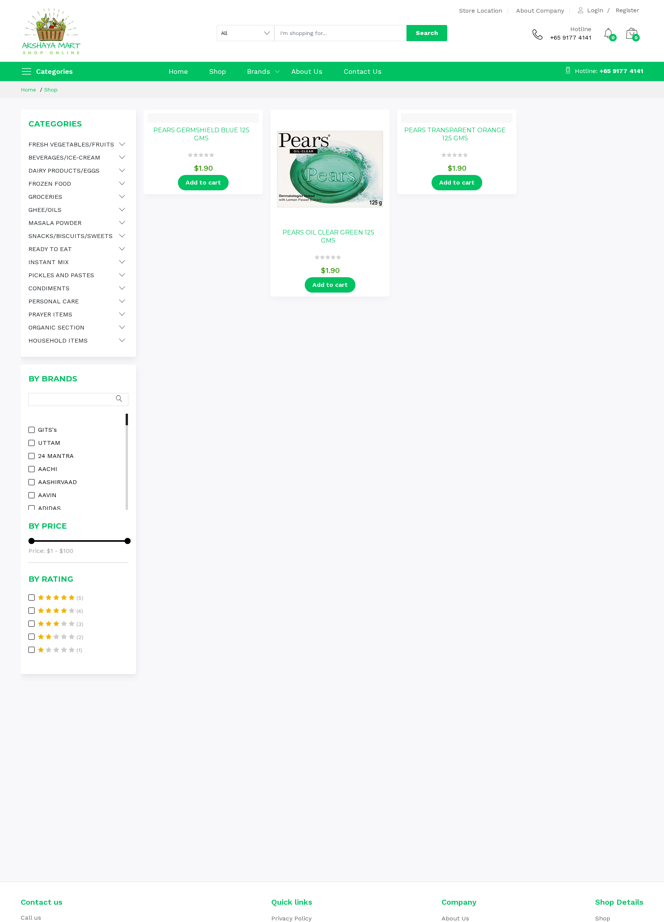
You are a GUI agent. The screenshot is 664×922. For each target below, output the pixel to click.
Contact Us (363, 71)
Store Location (480, 10)
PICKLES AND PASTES (61, 275)
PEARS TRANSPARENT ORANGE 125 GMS (455, 134)
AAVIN (47, 495)
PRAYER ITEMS (50, 314)
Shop (217, 71)
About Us (306, 71)
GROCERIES (45, 196)
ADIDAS (49, 508)
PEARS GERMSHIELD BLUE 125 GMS (201, 134)
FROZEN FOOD (49, 183)
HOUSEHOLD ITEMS (58, 340)
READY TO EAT (50, 249)
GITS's (47, 430)
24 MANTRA (56, 456)
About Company (540, 10)
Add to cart (203, 182)
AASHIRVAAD (57, 482)
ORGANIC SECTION (56, 327)
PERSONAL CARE (53, 301)
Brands (258, 71)
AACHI (47, 469)
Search (427, 33)
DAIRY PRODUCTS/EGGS (64, 170)
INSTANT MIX (48, 262)
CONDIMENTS (49, 288)
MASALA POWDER (54, 222)
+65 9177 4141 (570, 37)
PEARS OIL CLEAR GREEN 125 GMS (328, 236)
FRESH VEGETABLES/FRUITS (71, 144)
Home (178, 71)
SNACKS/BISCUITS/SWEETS (70, 236)
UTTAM (49, 443)
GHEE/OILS (44, 209)
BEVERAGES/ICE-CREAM (64, 157)
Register (627, 10)
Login (595, 10)
